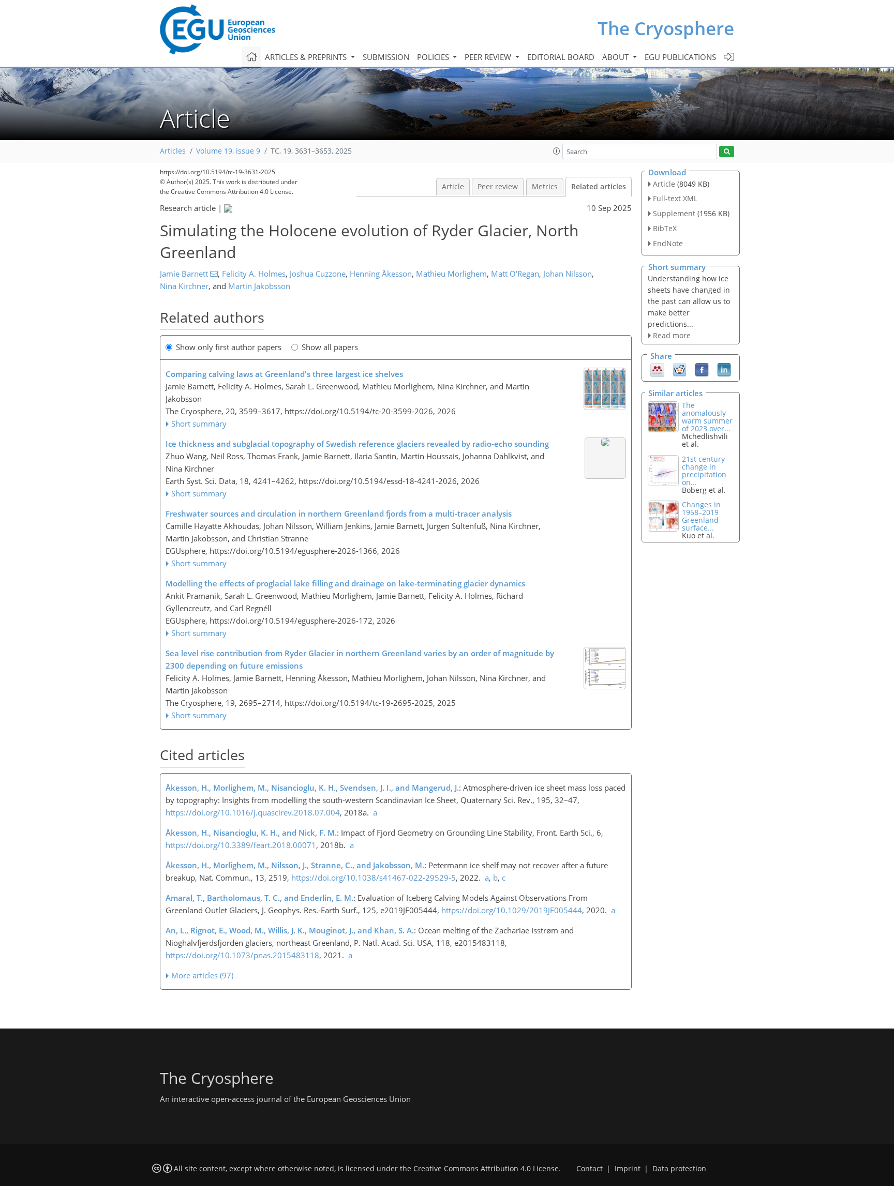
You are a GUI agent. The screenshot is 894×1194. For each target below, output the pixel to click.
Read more (672, 335)
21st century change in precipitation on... (704, 470)
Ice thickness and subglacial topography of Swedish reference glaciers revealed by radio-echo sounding (357, 444)
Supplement (674, 213)
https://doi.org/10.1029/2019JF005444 (511, 910)
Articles (173, 151)
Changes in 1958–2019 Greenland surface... (701, 516)
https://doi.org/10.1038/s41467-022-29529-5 (373, 877)
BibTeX (665, 228)
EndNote (668, 243)
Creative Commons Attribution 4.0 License (486, 1168)
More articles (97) (202, 975)
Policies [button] (434, 57)
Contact (589, 1168)
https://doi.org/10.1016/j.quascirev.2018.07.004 (253, 812)
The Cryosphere (666, 28)
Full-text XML (675, 198)
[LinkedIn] (724, 369)
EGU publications (680, 57)
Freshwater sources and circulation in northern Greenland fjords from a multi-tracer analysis (339, 513)
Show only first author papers (228, 347)
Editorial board (560, 57)
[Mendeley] (657, 369)
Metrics (545, 186)
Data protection (679, 1168)
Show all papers (330, 347)
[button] (556, 151)
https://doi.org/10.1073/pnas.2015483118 (242, 955)
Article (453, 186)
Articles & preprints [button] (307, 57)
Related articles (598, 186)
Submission (386, 57)
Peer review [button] (489, 57)
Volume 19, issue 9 (228, 151)
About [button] (616, 57)
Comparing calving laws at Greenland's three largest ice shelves (284, 374)
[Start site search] (726, 152)
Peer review (498, 186)
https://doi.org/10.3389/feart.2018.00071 (241, 845)
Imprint (627, 1168)
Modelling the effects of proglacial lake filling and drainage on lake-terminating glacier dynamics (345, 583)
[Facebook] (702, 369)
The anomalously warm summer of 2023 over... (707, 416)
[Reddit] (680, 369)
